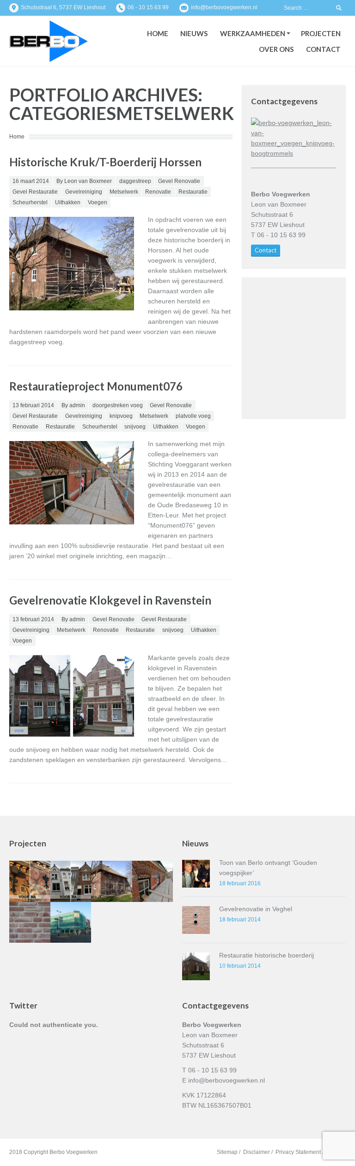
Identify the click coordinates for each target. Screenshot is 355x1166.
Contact (265, 250)
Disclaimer (256, 1152)
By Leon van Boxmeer (84, 181)
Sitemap (227, 1152)
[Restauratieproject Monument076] (152, 881)
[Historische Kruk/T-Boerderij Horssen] (111, 881)
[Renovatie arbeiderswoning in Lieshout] (29, 922)
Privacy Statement (298, 1152)
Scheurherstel (30, 202)
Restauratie (193, 192)
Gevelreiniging (83, 192)
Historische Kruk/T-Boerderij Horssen (105, 162)
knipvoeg (121, 416)
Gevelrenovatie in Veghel (255, 909)
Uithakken (67, 202)
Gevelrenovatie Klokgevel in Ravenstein (110, 600)
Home (16, 136)
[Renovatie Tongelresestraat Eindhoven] (29, 881)
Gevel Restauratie (35, 192)
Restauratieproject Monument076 (96, 386)
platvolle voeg (193, 416)
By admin (73, 405)
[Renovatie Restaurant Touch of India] (71, 922)
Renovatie (158, 192)
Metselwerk (124, 192)
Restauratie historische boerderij (266, 955)
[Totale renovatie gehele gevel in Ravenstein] (71, 881)
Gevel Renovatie (179, 181)
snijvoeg (135, 426)
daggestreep (135, 181)
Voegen (97, 202)
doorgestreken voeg (117, 405)
